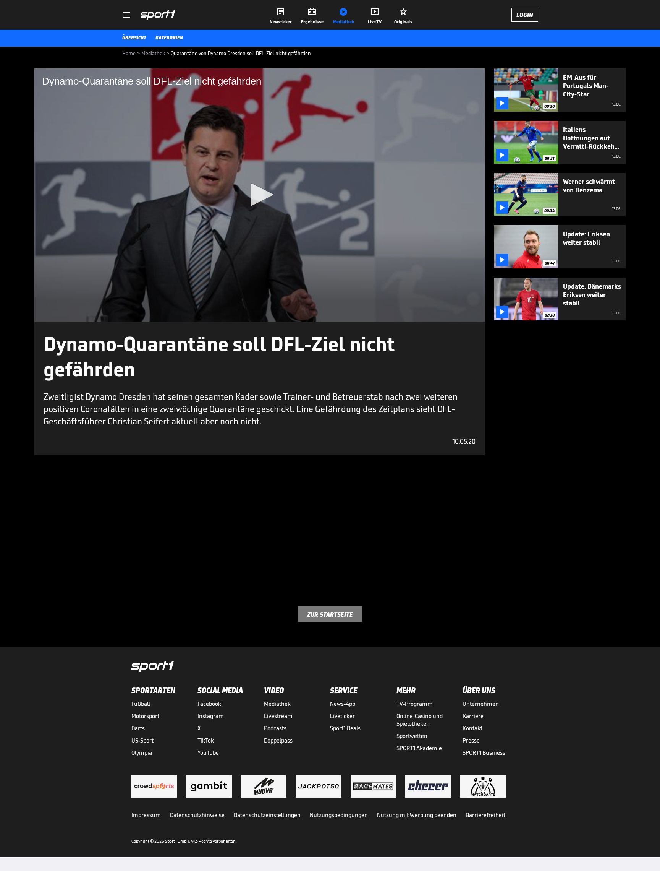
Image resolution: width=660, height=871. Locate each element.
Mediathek (277, 703)
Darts (138, 728)
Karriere (473, 716)
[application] (259, 195)
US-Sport (142, 740)
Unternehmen (481, 703)
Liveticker (342, 716)
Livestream (278, 716)
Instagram (210, 716)
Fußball (140, 703)
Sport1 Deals (345, 728)
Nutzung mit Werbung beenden (416, 815)
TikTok (205, 740)
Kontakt (472, 728)
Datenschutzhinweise (197, 815)
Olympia (141, 752)
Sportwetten (411, 735)
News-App (342, 703)
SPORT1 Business (484, 752)
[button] (260, 194)
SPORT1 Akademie (419, 748)
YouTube (208, 752)
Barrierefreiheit (485, 815)
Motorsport (145, 716)
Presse (471, 740)
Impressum (146, 815)
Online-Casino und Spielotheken (419, 719)
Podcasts (275, 728)
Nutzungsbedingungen (339, 815)
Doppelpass (278, 740)
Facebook (209, 703)
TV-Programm (414, 703)
